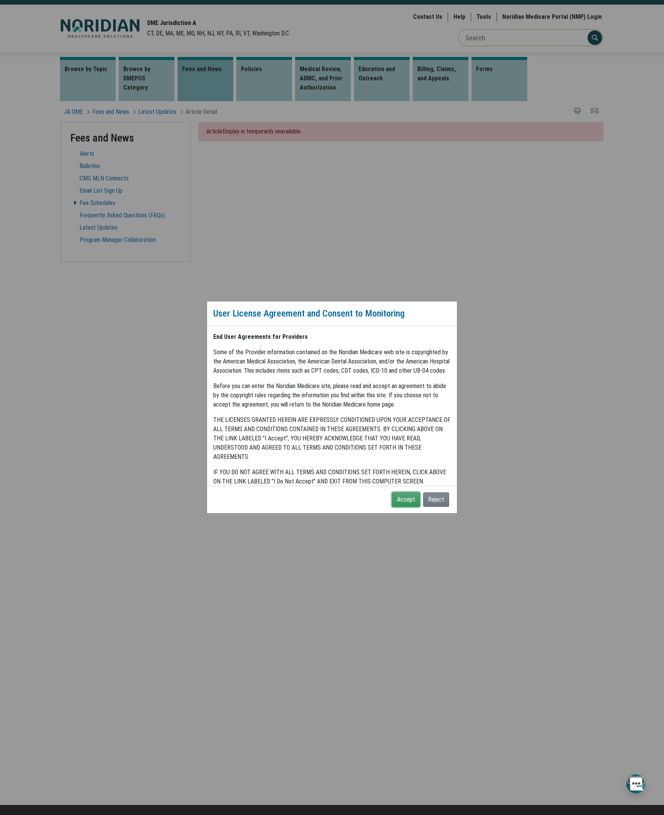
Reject (436, 499)
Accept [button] (406, 499)
